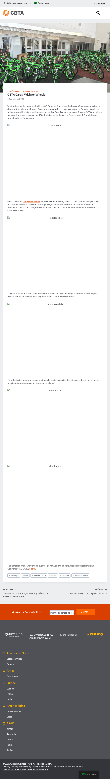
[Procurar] (98, 13)
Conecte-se (99, 3)
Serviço (52, 575)
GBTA (25, 575)
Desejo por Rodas (31, 201)
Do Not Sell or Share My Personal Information (25, 769)
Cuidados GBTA (39, 575)
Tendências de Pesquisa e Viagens (22, 91)
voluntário (64, 575)
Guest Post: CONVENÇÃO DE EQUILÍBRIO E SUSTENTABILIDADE (25, 593)
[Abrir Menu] (104, 12)
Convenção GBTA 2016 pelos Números (88, 591)
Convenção (14, 575)
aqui (33, 568)
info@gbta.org (69, 634)
